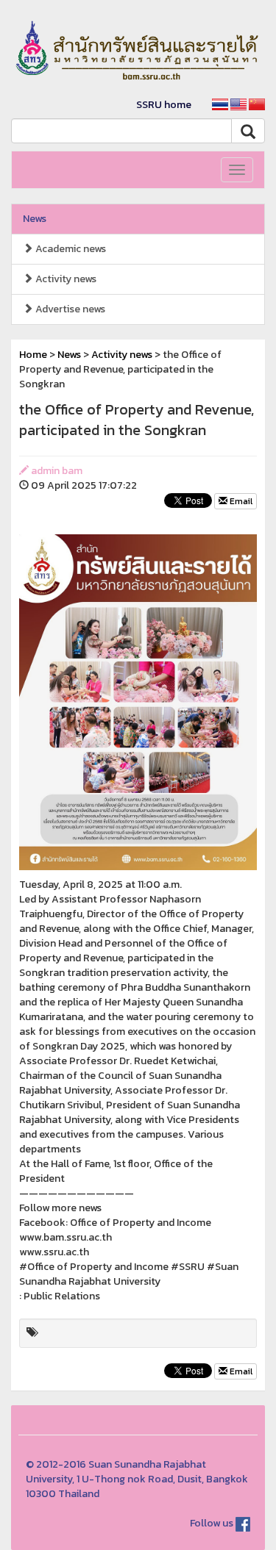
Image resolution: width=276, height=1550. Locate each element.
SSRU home (163, 104)
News (34, 218)
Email (239, 501)
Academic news (69, 248)
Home (33, 354)
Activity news (64, 279)
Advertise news (69, 309)
